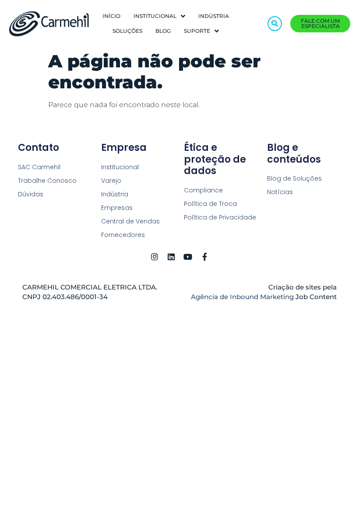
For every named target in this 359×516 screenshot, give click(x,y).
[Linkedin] (171, 257)
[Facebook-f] (204, 257)
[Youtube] (188, 257)
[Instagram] (154, 257)
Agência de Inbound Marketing (243, 297)
